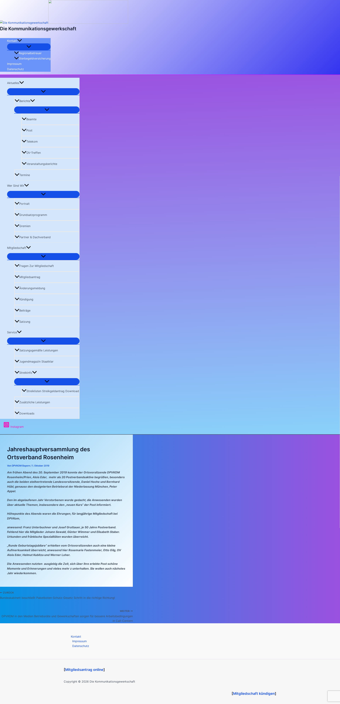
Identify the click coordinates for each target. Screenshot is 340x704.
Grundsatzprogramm (33, 215)
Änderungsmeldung (32, 288)
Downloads (26, 413)
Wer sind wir (15, 185)
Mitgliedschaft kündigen (254, 693)
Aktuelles (13, 83)
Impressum (14, 64)
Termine (24, 175)
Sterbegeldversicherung (35, 58)
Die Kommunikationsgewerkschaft (38, 28)
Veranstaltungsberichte (41, 164)
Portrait (24, 203)
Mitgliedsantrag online (84, 670)
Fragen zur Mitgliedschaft (36, 266)
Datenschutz (15, 69)
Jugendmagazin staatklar (36, 361)
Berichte (24, 101)
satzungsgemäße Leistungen (38, 350)
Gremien (24, 226)
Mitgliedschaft (16, 248)
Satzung (24, 321)
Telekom (32, 141)
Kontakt (12, 41)
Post (29, 130)
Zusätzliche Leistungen (34, 402)
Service (12, 332)
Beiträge (24, 310)
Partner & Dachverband (35, 237)
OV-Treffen (33, 152)
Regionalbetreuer (30, 53)
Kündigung (26, 299)
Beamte (31, 119)
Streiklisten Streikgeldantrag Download (52, 391)
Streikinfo (25, 372)
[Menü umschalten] (29, 46)
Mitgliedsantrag (29, 277)
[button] (19, 40)
